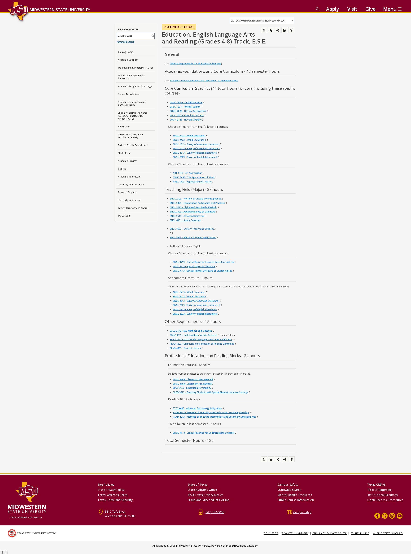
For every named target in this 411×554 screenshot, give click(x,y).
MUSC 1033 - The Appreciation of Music (194, 177)
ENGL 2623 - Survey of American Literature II (196, 148)
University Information (129, 200)
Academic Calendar (128, 59)
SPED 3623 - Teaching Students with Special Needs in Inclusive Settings (210, 392)
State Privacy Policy (111, 490)
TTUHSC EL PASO (360, 533)
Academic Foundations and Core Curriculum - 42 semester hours (204, 80)
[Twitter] (384, 515)
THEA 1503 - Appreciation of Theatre (192, 181)
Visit (352, 9)
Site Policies (106, 484)
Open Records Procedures (385, 500)
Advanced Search (126, 41)
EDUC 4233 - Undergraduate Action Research (193, 335)
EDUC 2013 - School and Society (187, 115)
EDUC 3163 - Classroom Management (193, 379)
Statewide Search (289, 490)
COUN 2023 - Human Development (188, 111)
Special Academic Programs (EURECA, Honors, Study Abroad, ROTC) (132, 115)
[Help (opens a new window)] (291, 30)
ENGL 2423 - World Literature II (189, 139)
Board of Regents (127, 192)
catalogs (161, 545)
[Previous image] (1, 552)
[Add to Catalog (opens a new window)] (271, 30)
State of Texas (197, 484)
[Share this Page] (278, 30)
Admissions (124, 126)
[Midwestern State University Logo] (51, 497)
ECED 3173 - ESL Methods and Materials (191, 330)
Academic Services (127, 160)
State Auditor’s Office (202, 490)
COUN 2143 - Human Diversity (185, 119)
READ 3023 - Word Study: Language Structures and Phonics (201, 339)
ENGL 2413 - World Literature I (189, 135)
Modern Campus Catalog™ (242, 545)
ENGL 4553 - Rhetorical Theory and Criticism (193, 237)
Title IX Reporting (379, 490)
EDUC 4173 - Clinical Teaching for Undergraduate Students (204, 432)
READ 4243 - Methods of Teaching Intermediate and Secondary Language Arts (214, 416)
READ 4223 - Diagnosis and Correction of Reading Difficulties (202, 343)
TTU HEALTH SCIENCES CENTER (329, 533)
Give (370, 9)
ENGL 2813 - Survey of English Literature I (195, 152)
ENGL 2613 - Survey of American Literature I (196, 144)
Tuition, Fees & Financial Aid (132, 145)
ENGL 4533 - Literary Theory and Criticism (192, 228)
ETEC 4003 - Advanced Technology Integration (197, 408)
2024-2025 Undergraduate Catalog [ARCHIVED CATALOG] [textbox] (258, 21)
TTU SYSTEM (271, 533)
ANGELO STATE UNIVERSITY (388, 533)
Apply (332, 9)
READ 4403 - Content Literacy (185, 348)
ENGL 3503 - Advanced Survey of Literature (192, 211)
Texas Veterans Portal (113, 495)
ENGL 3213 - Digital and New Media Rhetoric (193, 207)
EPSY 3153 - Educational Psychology (192, 387)
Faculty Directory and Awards (133, 207)
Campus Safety (287, 484)
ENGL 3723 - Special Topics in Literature (194, 266)
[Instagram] (392, 515)
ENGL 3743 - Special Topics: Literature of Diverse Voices (202, 270)
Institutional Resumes (382, 495)
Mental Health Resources (294, 495)
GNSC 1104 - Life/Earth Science (186, 102)
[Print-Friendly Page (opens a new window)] (284, 30)
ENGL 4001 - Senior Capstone (185, 220)
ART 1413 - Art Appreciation (187, 172)
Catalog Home (125, 51)
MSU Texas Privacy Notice (205, 495)
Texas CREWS (376, 484)
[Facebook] (377, 515)
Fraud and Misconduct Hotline (208, 500)
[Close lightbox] (6, 552)
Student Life (124, 153)
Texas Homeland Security (115, 500)
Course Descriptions (128, 94)
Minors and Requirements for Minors (131, 77)
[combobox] (262, 21)
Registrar (122, 168)
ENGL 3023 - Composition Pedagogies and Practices (197, 202)
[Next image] (4, 552)
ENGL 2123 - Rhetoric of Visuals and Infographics (195, 198)
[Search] (317, 9)
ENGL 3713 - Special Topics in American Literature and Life (203, 262)
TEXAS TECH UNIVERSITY (295, 533)
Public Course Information (295, 500)
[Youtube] (399, 515)
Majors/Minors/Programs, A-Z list (135, 67)
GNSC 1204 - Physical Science (185, 106)
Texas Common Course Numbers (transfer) (130, 136)
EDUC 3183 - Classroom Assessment (192, 383)
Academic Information (129, 176)
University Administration (131, 184)
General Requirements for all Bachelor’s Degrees (195, 63)
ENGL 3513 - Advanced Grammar (187, 215)
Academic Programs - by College (135, 86)
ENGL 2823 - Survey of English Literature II (195, 157)
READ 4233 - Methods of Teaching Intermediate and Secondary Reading (211, 412)
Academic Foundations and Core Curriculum (132, 103)
